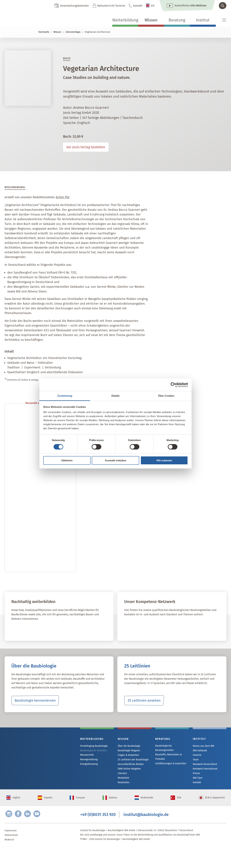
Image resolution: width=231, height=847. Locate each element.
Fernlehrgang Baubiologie (94, 746)
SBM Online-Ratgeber (129, 768)
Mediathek (123, 777)
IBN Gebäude (200, 750)
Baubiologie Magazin (129, 750)
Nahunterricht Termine (111, 5)
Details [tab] (115, 395)
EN (152, 5)
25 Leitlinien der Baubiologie (133, 759)
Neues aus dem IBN (203, 746)
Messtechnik (87, 754)
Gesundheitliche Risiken (131, 764)
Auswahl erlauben (115, 460)
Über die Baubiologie (129, 746)
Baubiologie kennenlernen (35, 700)
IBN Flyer (198, 777)
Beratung (177, 20)
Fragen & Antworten (128, 755)
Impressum (11, 830)
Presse (196, 773)
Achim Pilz (63, 197)
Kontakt (137, 5)
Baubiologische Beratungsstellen (164, 748)
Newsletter (124, 782)
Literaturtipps (72, 32)
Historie (197, 755)
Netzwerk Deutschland (205, 764)
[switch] (96, 447)
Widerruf (9, 839)
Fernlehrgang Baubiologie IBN (39, 629)
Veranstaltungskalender (74, 5)
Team (196, 759)
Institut (203, 20)
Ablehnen (67, 460)
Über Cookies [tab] (166, 395)
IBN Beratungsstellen (144, 629)
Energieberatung (89, 764)
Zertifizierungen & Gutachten (170, 763)
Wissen (151, 20)
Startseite (43, 32)
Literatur (122, 773)
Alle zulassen (164, 460)
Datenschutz (11, 835)
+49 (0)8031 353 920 (98, 814)
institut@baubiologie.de (146, 814)
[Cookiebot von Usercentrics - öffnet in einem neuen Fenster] (173, 384)
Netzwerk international (205, 768)
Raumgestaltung (89, 759)
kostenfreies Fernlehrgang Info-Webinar (38, 750)
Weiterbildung (125, 20)
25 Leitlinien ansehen (144, 700)
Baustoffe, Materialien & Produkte (168, 756)
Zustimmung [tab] (64, 395)
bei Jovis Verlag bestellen (85, 147)
